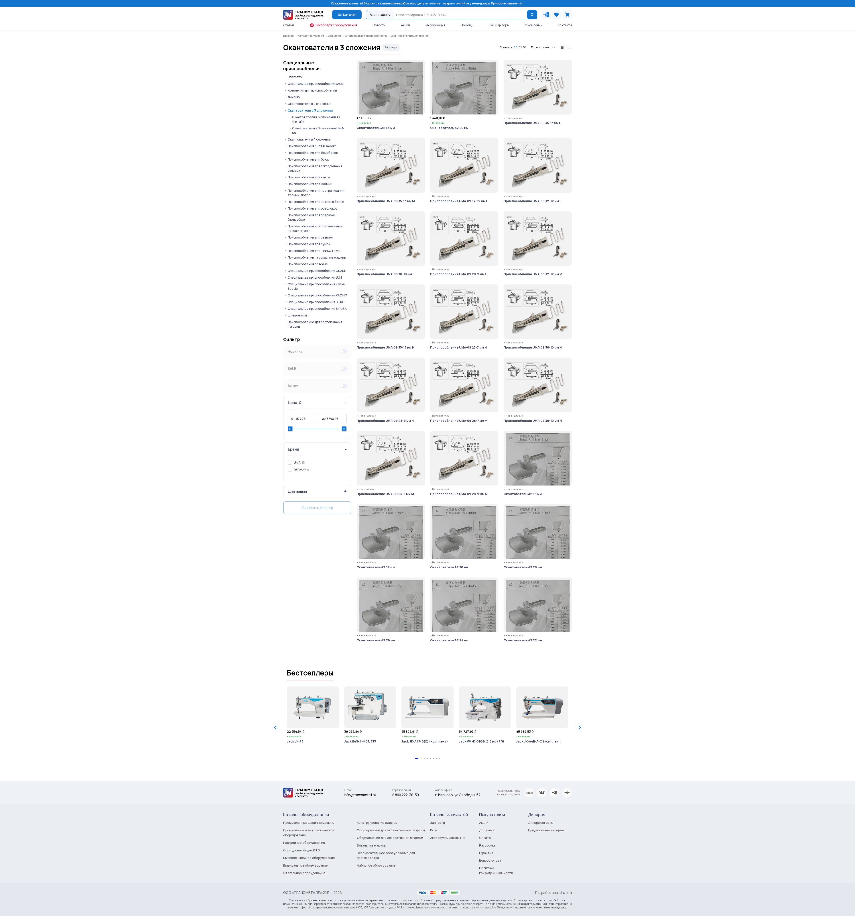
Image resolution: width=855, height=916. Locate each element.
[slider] (290, 428)
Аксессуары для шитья (447, 838)
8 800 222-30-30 (405, 794)
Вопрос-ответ (490, 860)
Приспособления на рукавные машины (317, 257)
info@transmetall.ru (360, 794)
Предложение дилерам (546, 830)
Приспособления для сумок (309, 244)
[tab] (416, 758)
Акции (405, 25)
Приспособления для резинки (310, 237)
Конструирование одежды (377, 822)
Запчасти (437, 822)
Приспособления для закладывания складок (315, 168)
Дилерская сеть (540, 822)
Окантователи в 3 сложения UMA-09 (318, 130)
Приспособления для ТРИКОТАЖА (314, 251)
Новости (379, 25)
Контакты (565, 25)
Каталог (349, 14)
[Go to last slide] (275, 727)
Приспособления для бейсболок (313, 153)
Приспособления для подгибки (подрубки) (311, 217)
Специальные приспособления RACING (317, 295)
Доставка (486, 830)
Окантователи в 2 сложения (309, 104)
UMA (297, 462)
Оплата (485, 838)
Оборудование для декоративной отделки (390, 838)
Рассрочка (487, 845)
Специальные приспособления (302, 65)
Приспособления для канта (309, 177)
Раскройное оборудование (304, 843)
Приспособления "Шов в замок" (312, 146)
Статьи (288, 25)
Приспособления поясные (308, 264)
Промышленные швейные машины (308, 822)
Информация (435, 25)
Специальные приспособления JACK (315, 84)
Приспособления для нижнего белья (316, 202)
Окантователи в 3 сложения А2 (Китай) (316, 119)
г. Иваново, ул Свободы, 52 (457, 794)
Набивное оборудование (376, 865)
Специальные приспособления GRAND (317, 271)
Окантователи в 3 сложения (310, 110)
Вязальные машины (371, 845)
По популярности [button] (542, 47)
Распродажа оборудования (336, 25)
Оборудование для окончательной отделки (391, 830)
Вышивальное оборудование (305, 865)
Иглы (433, 830)
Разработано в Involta (553, 892)
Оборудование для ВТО (301, 850)
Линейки (294, 97)
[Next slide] (579, 727)
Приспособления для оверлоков (313, 208)
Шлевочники (297, 315)
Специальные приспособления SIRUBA (317, 308)
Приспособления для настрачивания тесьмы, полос (316, 192)
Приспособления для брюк (308, 159)
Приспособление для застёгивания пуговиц (315, 324)
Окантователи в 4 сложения (310, 139)
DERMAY (300, 469)
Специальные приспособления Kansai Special (316, 286)
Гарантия (486, 853)
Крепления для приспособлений (312, 90)
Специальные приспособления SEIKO (316, 302)
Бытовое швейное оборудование (309, 858)
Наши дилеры (499, 25)
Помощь (467, 25)
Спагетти (295, 77)
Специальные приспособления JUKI (315, 277)
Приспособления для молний (310, 184)
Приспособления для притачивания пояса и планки (315, 228)
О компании (533, 25)
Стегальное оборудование (304, 873)
